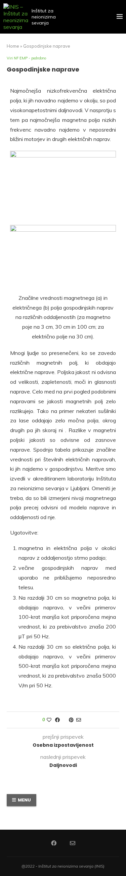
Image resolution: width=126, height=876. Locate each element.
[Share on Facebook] (57, 720)
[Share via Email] (78, 720)
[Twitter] (63, 843)
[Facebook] (53, 843)
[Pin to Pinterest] (71, 720)
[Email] (72, 843)
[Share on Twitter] (64, 720)
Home (13, 46)
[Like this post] (49, 720)
